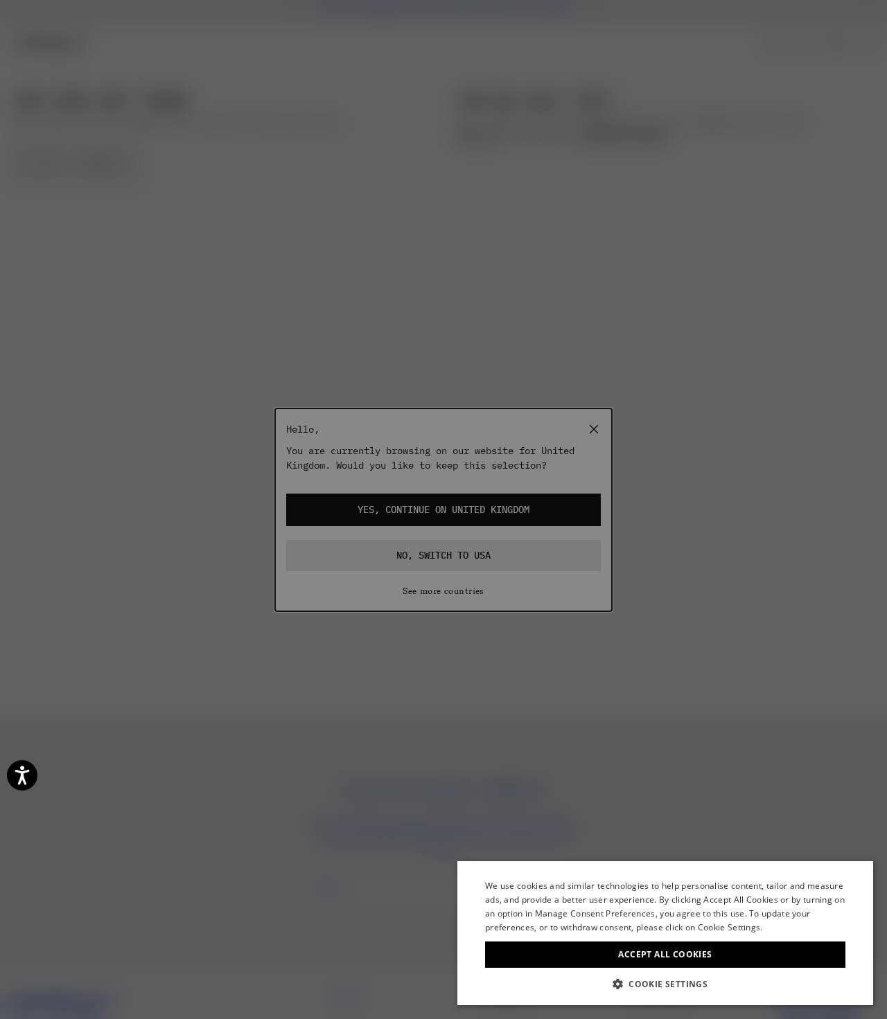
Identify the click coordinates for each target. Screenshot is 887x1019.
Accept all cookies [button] (665, 954)
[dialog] (665, 933)
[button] (665, 984)
